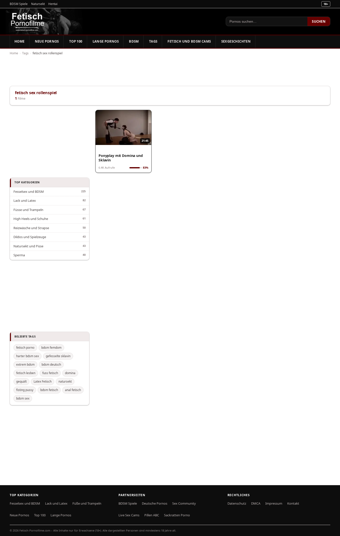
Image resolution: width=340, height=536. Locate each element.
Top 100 (75, 41)
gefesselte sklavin (58, 356)
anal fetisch (73, 390)
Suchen (319, 21)
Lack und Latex (24, 200)
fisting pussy (24, 390)
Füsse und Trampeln (28, 209)
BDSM (134, 41)
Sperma (19, 255)
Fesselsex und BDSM (28, 191)
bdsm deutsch (51, 364)
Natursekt (38, 4)
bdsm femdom (51, 347)
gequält (21, 381)
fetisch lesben (25, 373)
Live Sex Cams (128, 515)
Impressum (273, 503)
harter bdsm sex (27, 356)
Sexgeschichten (236, 41)
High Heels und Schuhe (30, 218)
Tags (153, 41)
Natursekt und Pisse (28, 246)
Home (19, 41)
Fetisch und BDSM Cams (189, 41)
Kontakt (293, 503)
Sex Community (184, 503)
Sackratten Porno (177, 515)
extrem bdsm (25, 364)
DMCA (255, 503)
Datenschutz (236, 503)
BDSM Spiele (19, 4)
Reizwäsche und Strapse (31, 228)
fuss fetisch (50, 373)
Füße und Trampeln (86, 503)
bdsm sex (22, 398)
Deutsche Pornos (154, 503)
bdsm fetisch (49, 390)
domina (70, 373)
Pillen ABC (151, 515)
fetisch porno (25, 347)
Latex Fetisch (43, 381)
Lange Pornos (106, 41)
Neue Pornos (47, 41)
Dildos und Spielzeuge (29, 237)
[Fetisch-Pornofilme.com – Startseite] (27, 21)
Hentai (52, 4)
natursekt (65, 381)
